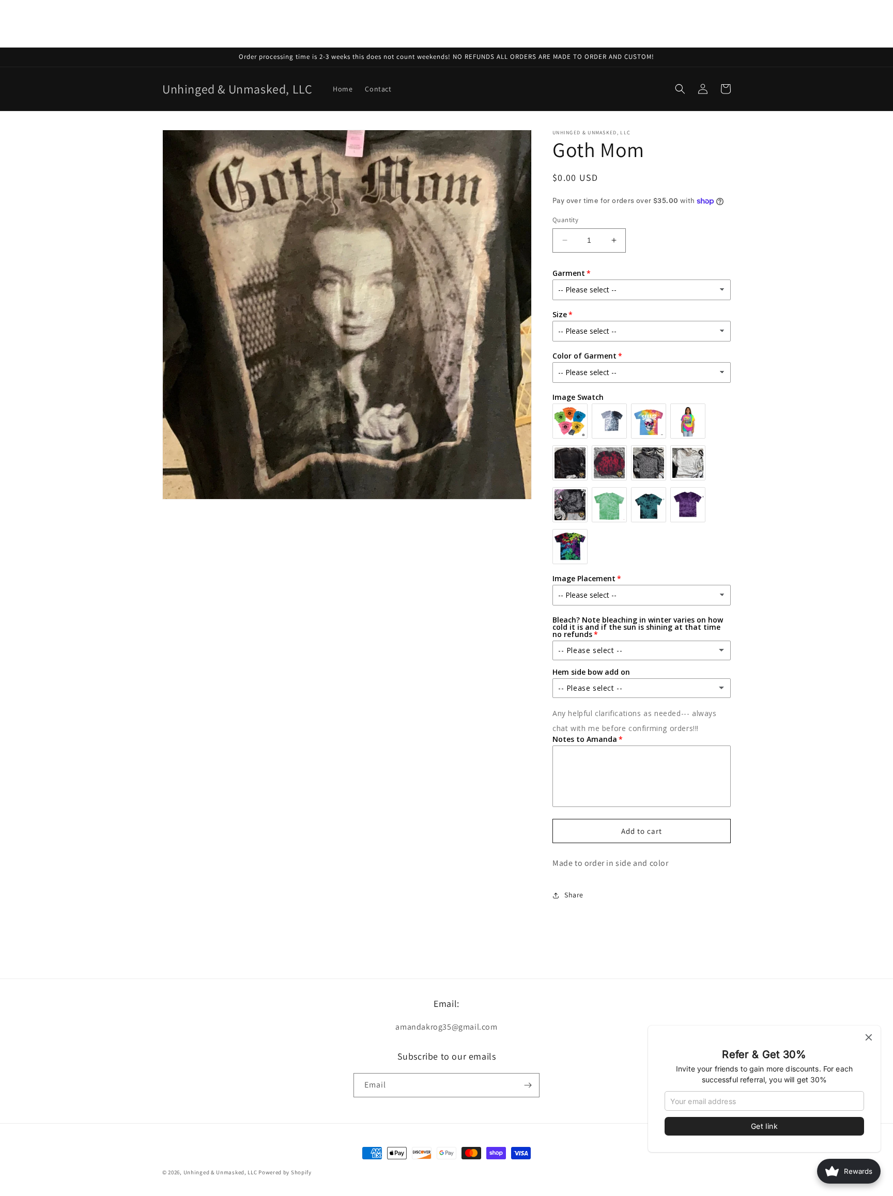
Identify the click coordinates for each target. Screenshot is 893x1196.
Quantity (565, 219)
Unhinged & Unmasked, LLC (220, 1172)
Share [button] (573, 894)
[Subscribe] (527, 1085)
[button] (680, 88)
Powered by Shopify (285, 1172)
